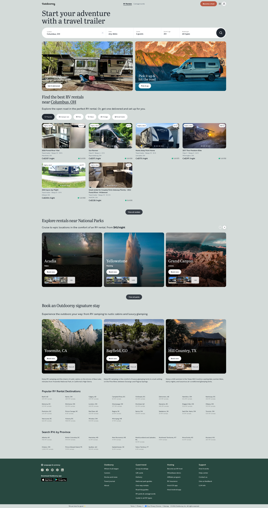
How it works (204, 468)
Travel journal (109, 481)
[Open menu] (222, 4)
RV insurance (172, 481)
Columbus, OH (63, 102)
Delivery (139, 477)
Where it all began (111, 468)
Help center (203, 473)
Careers (107, 473)
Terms (133, 506)
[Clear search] (102, 33)
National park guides (144, 481)
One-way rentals (142, 485)
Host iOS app (172, 485)
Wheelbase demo (174, 473)
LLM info (202, 485)
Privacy (139, 506)
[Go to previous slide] (220, 227)
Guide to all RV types (144, 498)
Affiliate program (173, 477)
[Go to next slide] (224, 227)
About (106, 485)
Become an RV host (174, 468)
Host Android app (174, 489)
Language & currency (52, 465)
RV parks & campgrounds (145, 494)
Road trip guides (142, 489)
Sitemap (166, 506)
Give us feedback (205, 481)
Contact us (203, 477)
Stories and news (110, 477)
